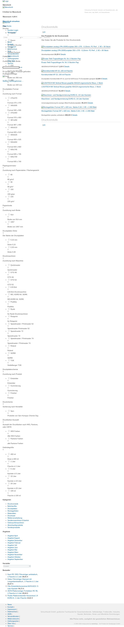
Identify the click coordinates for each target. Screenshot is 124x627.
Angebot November (15, 554)
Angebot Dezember (15, 540)
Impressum (12, 47)
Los (20, 67)
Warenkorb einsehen (11, 21)
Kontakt (10, 44)
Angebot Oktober (14, 557)
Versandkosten (13, 54)
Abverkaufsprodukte (15, 525)
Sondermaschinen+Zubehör (18, 520)
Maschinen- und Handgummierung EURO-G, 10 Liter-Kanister (65, 99)
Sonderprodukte (14, 527)
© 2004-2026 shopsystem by (86, 623)
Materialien (12, 513)
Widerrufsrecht (13, 56)
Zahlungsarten (13, 58)
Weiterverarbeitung (15, 518)
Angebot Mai (12, 550)
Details (67, 91)
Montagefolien (13, 511)
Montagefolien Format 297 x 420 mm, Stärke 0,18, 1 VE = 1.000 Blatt (67, 111)
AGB (9, 51)
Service (10, 63)
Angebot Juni (13, 547)
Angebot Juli (12, 545)
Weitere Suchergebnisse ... (13, 81)
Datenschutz (12, 49)
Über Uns (11, 61)
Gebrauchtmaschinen (16, 523)
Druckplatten (12, 509)
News (10, 42)
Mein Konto (7, 26)
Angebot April (13, 536)
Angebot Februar (14, 543)
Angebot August (14, 538)
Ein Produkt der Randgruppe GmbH (109, 623)
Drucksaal (11, 516)
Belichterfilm (12, 506)
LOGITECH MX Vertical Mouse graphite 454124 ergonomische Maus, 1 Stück (71, 87)
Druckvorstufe (13, 504)
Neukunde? (12, 32)
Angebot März (13, 552)
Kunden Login (13, 30)
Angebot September (15, 559)
